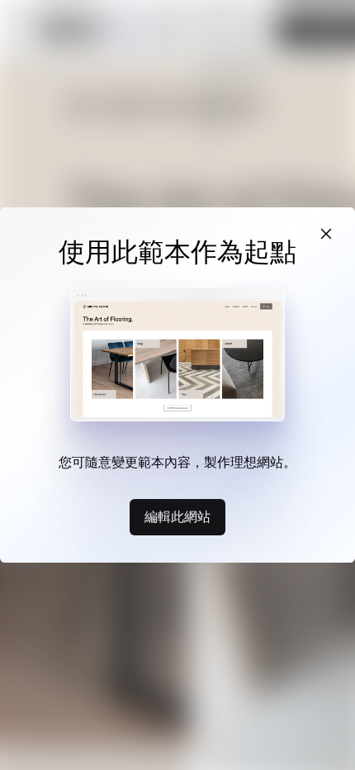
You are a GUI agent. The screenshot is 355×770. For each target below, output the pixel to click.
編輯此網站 (177, 516)
